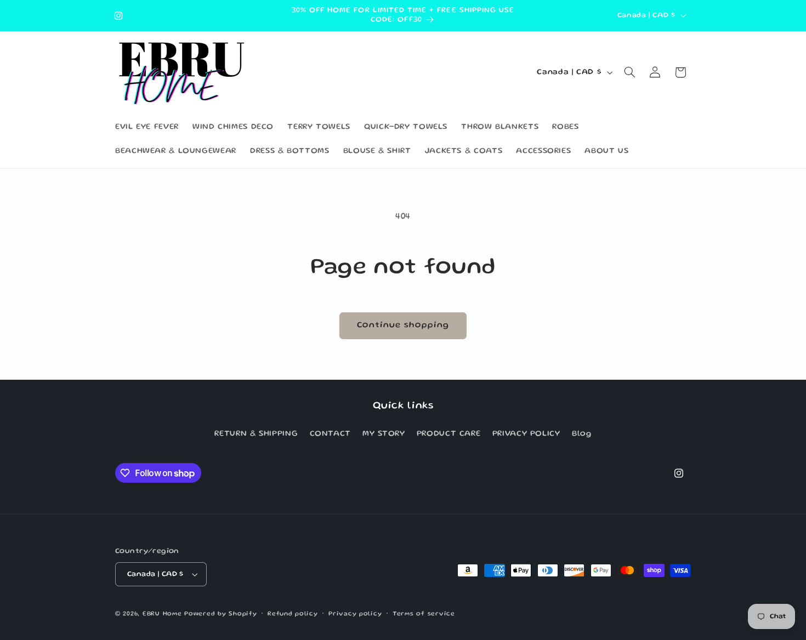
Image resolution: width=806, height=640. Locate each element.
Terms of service (424, 614)
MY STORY (383, 434)
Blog (582, 434)
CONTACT (330, 434)
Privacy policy (355, 614)
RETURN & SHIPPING (256, 434)
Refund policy (293, 614)
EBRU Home (162, 614)
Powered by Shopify (220, 614)
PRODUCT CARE (449, 434)
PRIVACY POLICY (526, 434)
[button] (630, 72)
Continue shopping (403, 325)
